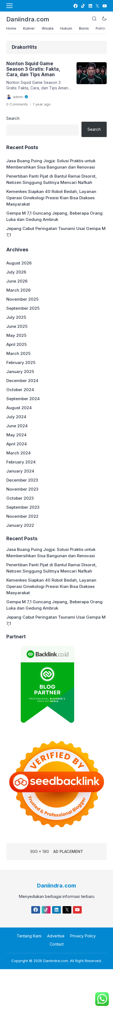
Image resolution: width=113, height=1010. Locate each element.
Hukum (66, 28)
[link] (75, 6)
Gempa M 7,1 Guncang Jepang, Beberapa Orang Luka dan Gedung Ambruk (54, 216)
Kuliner (29, 28)
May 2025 (16, 335)
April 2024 (16, 443)
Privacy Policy (83, 936)
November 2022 (22, 516)
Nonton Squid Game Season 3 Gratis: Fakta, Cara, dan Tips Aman (33, 69)
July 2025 (16, 317)
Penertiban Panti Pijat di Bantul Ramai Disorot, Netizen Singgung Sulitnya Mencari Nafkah (51, 179)
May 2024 (16, 434)
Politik (101, 28)
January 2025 (20, 371)
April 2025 (16, 344)
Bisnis (84, 28)
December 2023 (22, 480)
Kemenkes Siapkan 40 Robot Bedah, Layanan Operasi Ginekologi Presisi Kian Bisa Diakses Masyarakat (51, 198)
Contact (57, 944)
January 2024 (20, 471)
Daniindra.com (27, 19)
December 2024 (22, 380)
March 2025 (18, 353)
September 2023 (22, 507)
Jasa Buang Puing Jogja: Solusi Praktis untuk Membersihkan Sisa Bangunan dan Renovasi (50, 164)
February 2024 (21, 462)
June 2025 (16, 326)
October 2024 (20, 389)
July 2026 (16, 272)
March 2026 (18, 290)
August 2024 (19, 407)
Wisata (47, 28)
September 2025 (22, 308)
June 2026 (16, 281)
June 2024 (17, 425)
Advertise (55, 936)
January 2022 (20, 525)
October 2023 (20, 498)
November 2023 (22, 489)
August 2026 (19, 263)
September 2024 (23, 398)
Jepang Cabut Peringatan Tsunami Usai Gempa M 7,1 (56, 231)
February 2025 (20, 362)
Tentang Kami (29, 936)
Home (11, 28)
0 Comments (17, 104)
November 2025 (22, 299)
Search (12, 118)
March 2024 (18, 453)
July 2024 (16, 416)
